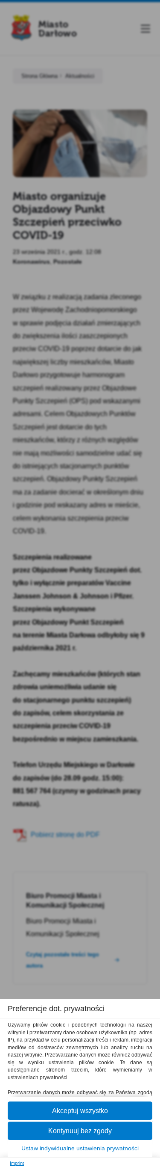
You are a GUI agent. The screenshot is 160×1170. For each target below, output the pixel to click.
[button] (80, 1111)
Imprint (17, 1163)
